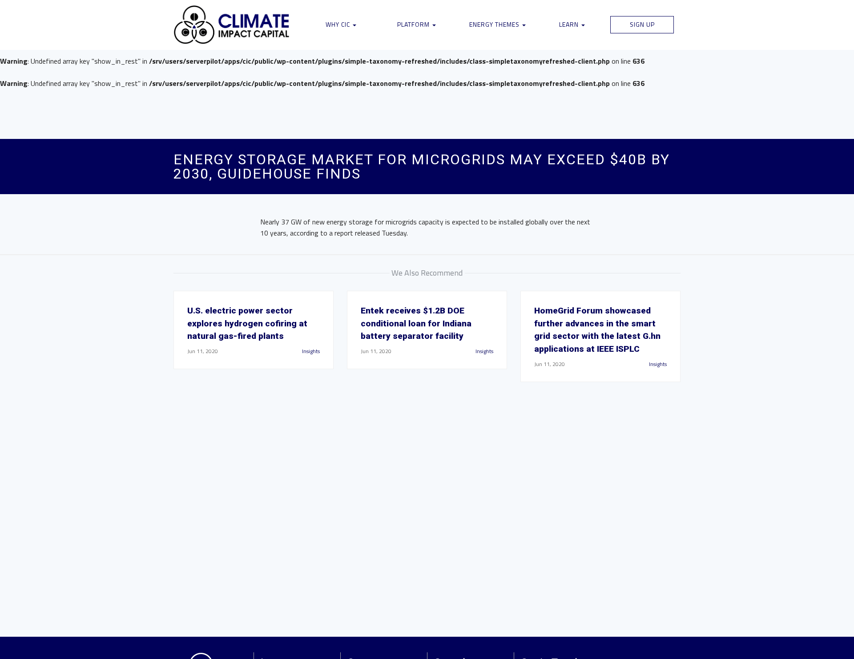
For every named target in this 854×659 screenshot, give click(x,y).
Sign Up (642, 24)
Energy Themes (495, 24)
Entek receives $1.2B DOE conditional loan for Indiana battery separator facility (416, 323)
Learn (569, 24)
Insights (311, 351)
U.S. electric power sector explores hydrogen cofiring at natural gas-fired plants (247, 323)
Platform (414, 24)
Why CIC (339, 24)
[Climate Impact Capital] (231, 24)
